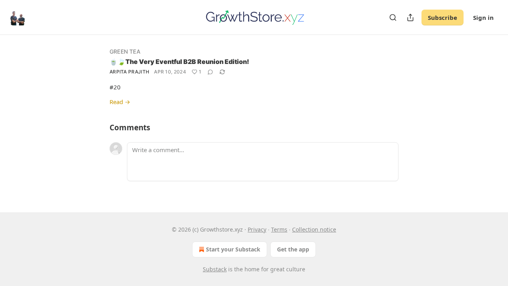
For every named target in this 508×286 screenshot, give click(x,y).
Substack (215, 269)
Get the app (293, 249)
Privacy (257, 229)
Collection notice (314, 229)
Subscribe (442, 17)
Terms (279, 229)
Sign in (483, 17)
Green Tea (125, 51)
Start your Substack (233, 249)
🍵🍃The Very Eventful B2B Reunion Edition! (179, 62)
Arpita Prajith (129, 72)
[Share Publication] (410, 17)
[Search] (393, 17)
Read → (120, 102)
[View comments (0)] (210, 72)
